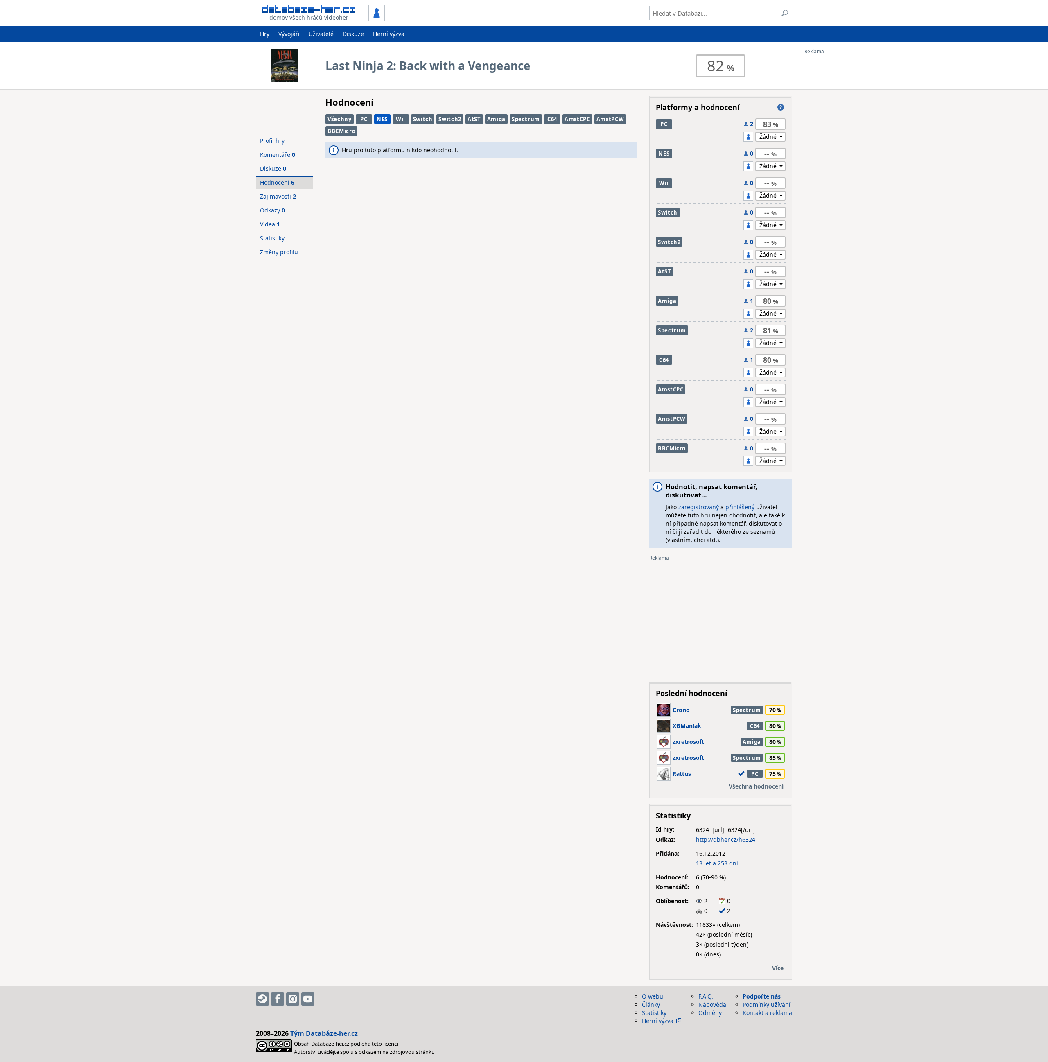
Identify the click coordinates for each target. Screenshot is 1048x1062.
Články (651, 1004)
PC (363, 119)
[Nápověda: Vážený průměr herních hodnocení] (781, 107)
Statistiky (272, 238)
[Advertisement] (837, 177)
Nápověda (712, 1004)
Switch (423, 119)
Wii (400, 119)
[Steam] (262, 999)
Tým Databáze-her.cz (324, 1033)
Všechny (340, 119)
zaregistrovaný (698, 507)
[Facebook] (277, 999)
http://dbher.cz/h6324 (725, 839)
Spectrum (526, 119)
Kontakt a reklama (767, 1013)
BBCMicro (341, 131)
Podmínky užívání (767, 1004)
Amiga (496, 119)
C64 (552, 119)
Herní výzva (388, 34)
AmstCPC (577, 119)
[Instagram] (292, 999)
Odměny (710, 1013)
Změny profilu (279, 252)
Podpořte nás (762, 996)
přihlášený (739, 507)
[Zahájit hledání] (784, 13)
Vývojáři (289, 34)
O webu (652, 996)
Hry (264, 34)
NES (382, 119)
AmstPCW (610, 119)
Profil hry (272, 141)
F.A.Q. (705, 996)
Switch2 (449, 119)
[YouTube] (307, 999)
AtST (474, 119)
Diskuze (353, 34)
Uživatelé (321, 34)
